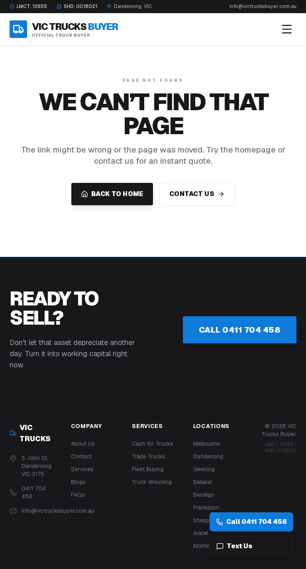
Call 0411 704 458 (240, 330)
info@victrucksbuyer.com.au (263, 6)
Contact (81, 456)
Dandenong (208, 456)
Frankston (206, 507)
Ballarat (202, 482)
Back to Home (117, 194)
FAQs (78, 494)
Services (82, 469)
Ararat (200, 533)
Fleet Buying (148, 469)
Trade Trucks (148, 456)
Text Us (239, 546)
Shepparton (208, 520)
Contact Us (191, 194)
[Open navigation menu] (286, 29)
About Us (83, 443)
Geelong (204, 469)
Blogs (78, 482)
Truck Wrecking (152, 482)
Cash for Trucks (152, 443)
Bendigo (203, 494)
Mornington (207, 545)
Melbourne (206, 443)
